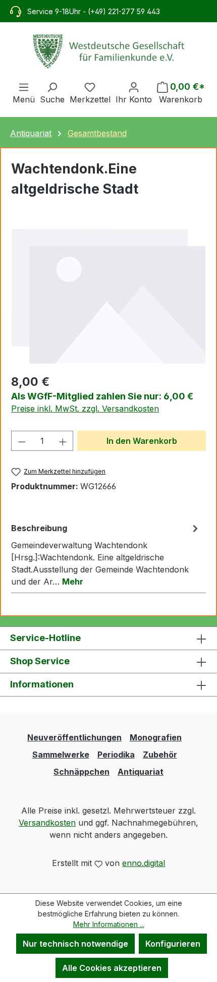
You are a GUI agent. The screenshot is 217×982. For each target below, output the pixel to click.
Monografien (156, 737)
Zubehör (160, 754)
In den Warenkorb (141, 441)
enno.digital (143, 863)
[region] (108, 296)
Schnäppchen (81, 772)
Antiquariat (141, 772)
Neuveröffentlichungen (74, 737)
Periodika (116, 754)
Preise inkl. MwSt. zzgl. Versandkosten (85, 408)
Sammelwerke (60, 754)
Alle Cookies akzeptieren (111, 968)
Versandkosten (47, 823)
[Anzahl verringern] (21, 441)
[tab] (106, 554)
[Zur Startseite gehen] (108, 51)
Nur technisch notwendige (75, 944)
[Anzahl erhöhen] (63, 441)
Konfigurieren (172, 944)
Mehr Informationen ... (108, 924)
